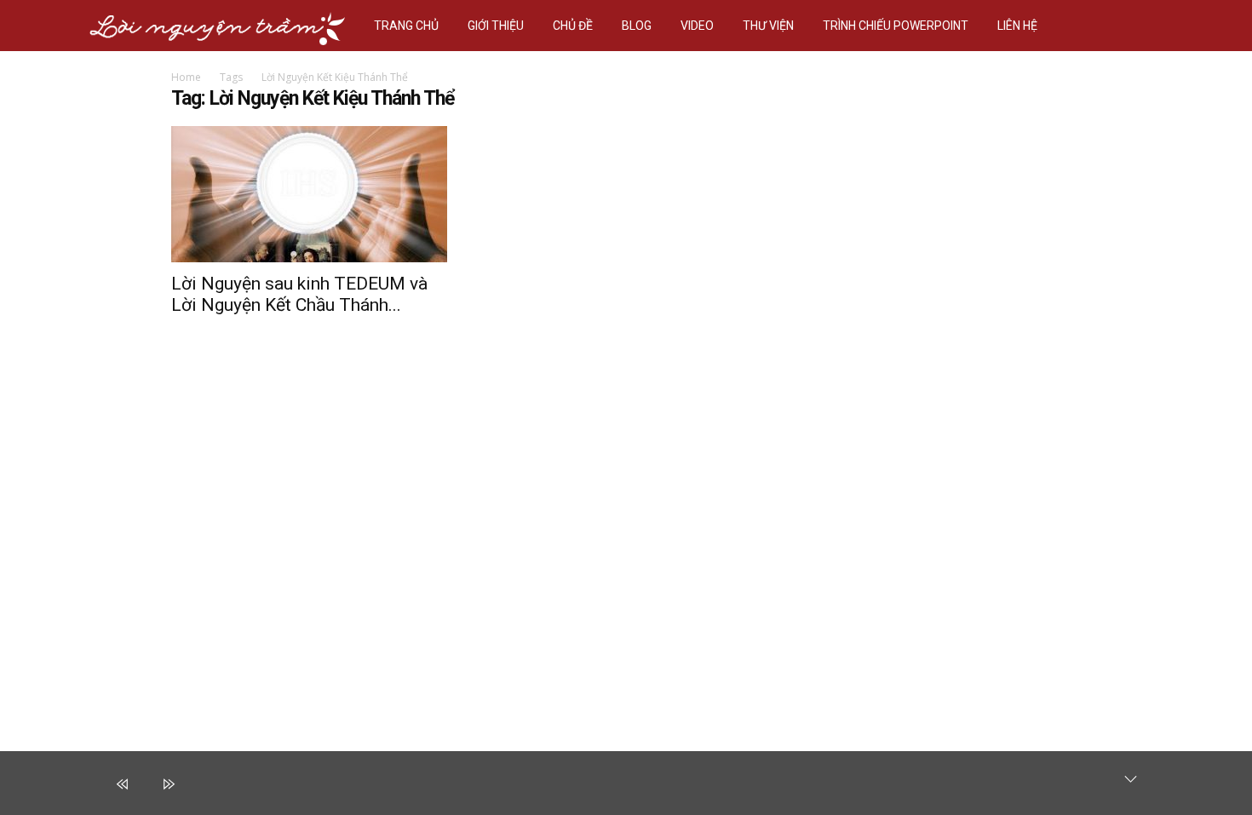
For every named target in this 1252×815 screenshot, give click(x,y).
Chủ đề (573, 25)
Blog (637, 25)
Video (697, 25)
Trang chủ (406, 25)
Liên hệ (1017, 25)
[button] (1142, 25)
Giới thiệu (496, 25)
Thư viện (768, 25)
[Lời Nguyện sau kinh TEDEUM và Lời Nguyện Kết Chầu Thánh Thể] (309, 194)
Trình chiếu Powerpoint (895, 25)
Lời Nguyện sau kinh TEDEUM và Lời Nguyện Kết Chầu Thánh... (299, 294)
